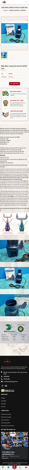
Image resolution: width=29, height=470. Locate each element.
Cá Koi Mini (3, 403)
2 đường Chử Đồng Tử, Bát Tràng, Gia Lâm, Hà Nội (15, 373)
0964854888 (6, 376)
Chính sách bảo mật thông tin (7, 425)
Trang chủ (5, 10)
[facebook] (2, 385)
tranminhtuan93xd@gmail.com (11, 381)
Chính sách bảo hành (5, 422)
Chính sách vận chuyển (6, 417)
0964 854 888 (7, 379)
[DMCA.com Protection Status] (7, 390)
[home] (4, 2)
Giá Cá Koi (3, 406)
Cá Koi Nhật (3, 401)
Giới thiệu (3, 398)
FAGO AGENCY (18, 464)
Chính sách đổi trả (5, 420)
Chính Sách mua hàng (6, 414)
